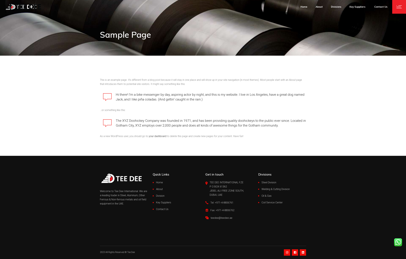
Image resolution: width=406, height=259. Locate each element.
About (159, 189)
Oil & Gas (267, 195)
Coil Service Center (272, 202)
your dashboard (157, 136)
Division (160, 195)
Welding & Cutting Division (276, 189)
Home (159, 182)
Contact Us (162, 209)
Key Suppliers (164, 202)
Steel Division (269, 182)
